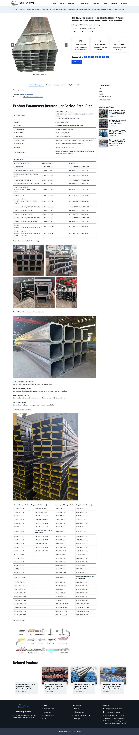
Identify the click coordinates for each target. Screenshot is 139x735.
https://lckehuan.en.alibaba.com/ (33, 97)
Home (54, 3)
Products (22, 9)
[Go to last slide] (12, 45)
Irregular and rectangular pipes (35, 9)
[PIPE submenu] (102, 88)
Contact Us (114, 3)
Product (62, 3)
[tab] (33, 74)
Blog (105, 3)
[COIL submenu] (102, 91)
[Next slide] (66, 45)
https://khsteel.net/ (28, 94)
